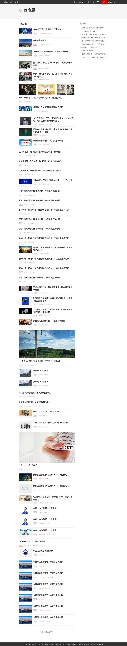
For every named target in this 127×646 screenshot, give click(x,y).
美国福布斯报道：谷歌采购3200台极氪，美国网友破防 (94, 41)
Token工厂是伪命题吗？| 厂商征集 (47, 29)
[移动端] (75, 2)
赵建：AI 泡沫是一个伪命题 (44, 508)
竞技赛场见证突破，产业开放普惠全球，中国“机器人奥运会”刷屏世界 (94, 28)
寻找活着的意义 (39, 40)
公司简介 (51, 644)
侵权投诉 (101, 644)
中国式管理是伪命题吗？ (43, 551)
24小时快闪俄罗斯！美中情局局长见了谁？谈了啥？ (94, 37)
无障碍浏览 (17, 2)
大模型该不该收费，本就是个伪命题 (48, 562)
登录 (104, 2)
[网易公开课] (81, 2)
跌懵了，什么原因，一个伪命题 (46, 411)
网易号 (35, 33)
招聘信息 (62, 644)
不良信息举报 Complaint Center (84, 644)
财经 (35, 490)
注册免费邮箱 (111, 2)
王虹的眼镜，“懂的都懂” (88, 31)
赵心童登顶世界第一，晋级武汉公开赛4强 (93, 54)
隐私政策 (73, 644)
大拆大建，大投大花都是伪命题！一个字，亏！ (52, 180)
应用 (11, 2)
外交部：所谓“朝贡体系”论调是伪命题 (34, 393)
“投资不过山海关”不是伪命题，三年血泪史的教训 (39, 361)
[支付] (93, 2)
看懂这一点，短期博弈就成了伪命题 (48, 107)
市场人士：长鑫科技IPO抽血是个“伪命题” (50, 423)
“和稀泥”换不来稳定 (87, 50)
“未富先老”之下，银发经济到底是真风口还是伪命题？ (41, 98)
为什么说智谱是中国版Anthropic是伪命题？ (51, 475)
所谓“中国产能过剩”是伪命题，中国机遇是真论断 (39, 191)
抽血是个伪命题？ (40, 370)
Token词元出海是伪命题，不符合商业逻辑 (50, 51)
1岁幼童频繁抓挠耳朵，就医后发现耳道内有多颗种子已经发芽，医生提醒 (94, 34)
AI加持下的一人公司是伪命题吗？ (33, 541)
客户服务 (67, 644)
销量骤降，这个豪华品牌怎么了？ (91, 47)
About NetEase (44, 644)
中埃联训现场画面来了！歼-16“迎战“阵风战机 (94, 44)
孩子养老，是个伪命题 (28, 465)
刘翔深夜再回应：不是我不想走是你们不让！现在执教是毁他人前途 (94, 57)
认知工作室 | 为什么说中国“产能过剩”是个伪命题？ (40, 171)
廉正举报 (95, 644)
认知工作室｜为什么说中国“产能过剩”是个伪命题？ (40, 152)
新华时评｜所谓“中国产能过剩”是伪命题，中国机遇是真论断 (44, 210)
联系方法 (56, 644)
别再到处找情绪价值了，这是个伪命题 (49, 321)
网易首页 (6, 2)
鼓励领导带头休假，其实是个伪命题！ (49, 141)
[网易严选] (88, 2)
